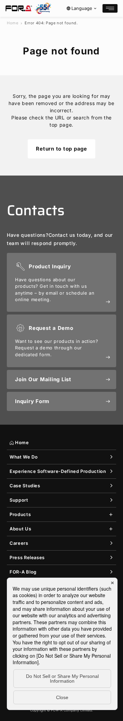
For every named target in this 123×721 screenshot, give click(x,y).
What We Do (24, 457)
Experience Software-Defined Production (58, 471)
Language (81, 8)
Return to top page (61, 148)
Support (19, 500)
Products (20, 514)
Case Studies (25, 485)
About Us (20, 528)
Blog (23, 572)
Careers (19, 543)
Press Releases (27, 557)
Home (12, 23)
